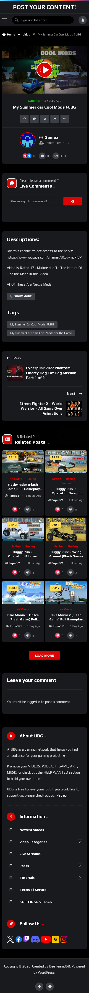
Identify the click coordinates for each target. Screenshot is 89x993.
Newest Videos (32, 830)
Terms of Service (33, 889)
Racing (31, 478)
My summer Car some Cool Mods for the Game (41, 333)
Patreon (62, 795)
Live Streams (30, 854)
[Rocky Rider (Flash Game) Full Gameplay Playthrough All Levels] (23, 461)
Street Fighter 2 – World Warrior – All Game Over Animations (41, 408)
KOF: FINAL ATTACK (36, 902)
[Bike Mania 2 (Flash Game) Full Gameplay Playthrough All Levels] (66, 592)
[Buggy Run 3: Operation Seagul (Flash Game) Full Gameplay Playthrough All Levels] (66, 461)
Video (26, 34)
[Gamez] (28, 140)
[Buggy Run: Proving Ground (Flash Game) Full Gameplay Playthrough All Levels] (66, 529)
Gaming (34, 100)
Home (10, 34)
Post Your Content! (44, 7)
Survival (66, 483)
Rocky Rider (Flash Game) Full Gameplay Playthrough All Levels (23, 489)
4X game (16, 478)
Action (56, 478)
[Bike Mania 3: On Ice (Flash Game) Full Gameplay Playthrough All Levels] (23, 592)
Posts (24, 866)
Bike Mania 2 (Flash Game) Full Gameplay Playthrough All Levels (66, 619)
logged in (33, 702)
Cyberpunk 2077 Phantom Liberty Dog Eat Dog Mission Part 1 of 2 (51, 373)
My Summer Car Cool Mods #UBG (32, 324)
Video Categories (33, 842)
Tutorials (27, 877)
